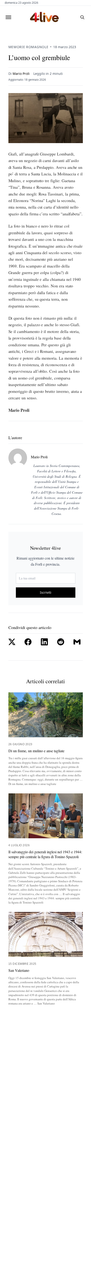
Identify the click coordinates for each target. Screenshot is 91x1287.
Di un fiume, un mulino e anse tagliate (36, 750)
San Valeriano (18, 970)
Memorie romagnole (28, 47)
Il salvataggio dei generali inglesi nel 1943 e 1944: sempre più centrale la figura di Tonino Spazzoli (45, 854)
